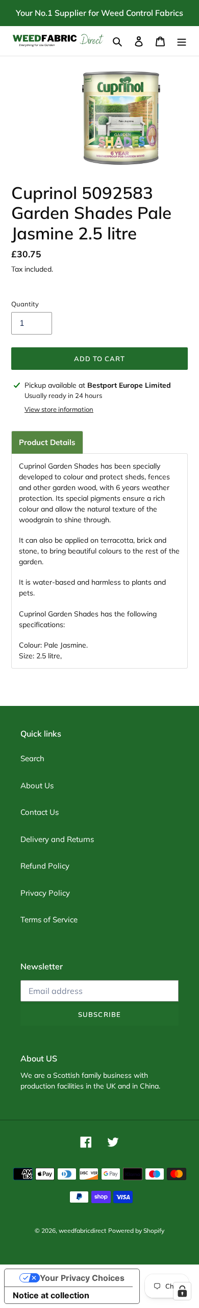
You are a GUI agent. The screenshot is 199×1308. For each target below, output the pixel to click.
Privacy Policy (45, 893)
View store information (58, 409)
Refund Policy (44, 866)
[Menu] (181, 41)
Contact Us (39, 812)
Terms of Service (49, 919)
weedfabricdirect (82, 1230)
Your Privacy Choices (82, 1278)
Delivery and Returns (57, 839)
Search (32, 758)
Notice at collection (51, 1295)
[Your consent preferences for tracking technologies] (182, 1291)
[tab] (47, 442)
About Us (37, 785)
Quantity (25, 304)
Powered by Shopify (136, 1230)
